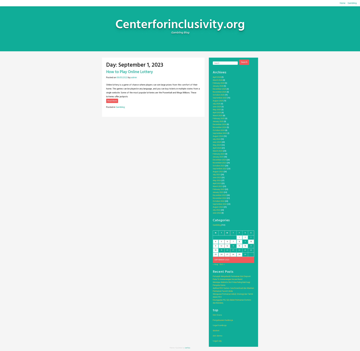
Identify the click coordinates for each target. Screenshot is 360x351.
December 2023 (219, 160)
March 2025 (217, 115)
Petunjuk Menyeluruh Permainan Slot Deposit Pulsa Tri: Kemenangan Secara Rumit (232, 278)
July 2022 (216, 210)
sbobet (216, 330)
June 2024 (217, 142)
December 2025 (219, 89)
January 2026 (218, 86)
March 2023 (217, 186)
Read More (112, 100)
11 (215, 246)
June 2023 (217, 177)
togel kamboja (220, 325)
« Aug (215, 264)
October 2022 (219, 201)
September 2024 (220, 133)
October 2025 (219, 95)
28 (233, 254)
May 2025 (217, 109)
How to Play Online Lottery (129, 72)
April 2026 (217, 77)
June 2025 (217, 106)
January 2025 (218, 121)
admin (134, 77)
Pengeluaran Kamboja (223, 320)
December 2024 (219, 124)
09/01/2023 (122, 77)
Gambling (352, 3)
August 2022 (218, 207)
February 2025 (219, 118)
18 (215, 250)
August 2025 (218, 100)
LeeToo (187, 348)
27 (227, 254)
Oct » (222, 264)
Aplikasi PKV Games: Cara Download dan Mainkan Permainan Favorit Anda (233, 290)
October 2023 (219, 165)
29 (239, 254)
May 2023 (217, 180)
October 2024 (219, 130)
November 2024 (219, 127)
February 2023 (219, 189)
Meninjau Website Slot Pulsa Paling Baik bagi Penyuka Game (231, 284)
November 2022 (219, 198)
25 (215, 254)
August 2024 (218, 136)
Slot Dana (217, 315)
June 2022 (217, 213)
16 (245, 246)
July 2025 (216, 103)
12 (221, 246)
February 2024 (219, 154)
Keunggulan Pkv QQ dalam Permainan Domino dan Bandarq (232, 301)
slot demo (217, 336)
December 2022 (219, 195)
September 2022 (220, 204)
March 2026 (217, 80)
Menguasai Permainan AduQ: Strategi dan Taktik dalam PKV (233, 296)
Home (342, 3)
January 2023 (218, 192)
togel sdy (217, 341)
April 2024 (217, 148)
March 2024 (218, 151)
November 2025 (219, 92)
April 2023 (217, 183)
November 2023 (219, 162)
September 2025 (220, 98)
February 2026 (219, 83)
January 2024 (218, 157)
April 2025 (217, 112)
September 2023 (220, 168)
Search (244, 62)
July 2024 (216, 139)
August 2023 (218, 171)
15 (239, 246)
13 (227, 246)
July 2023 (216, 174)
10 (251, 241)
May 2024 (217, 145)
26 (221, 254)
